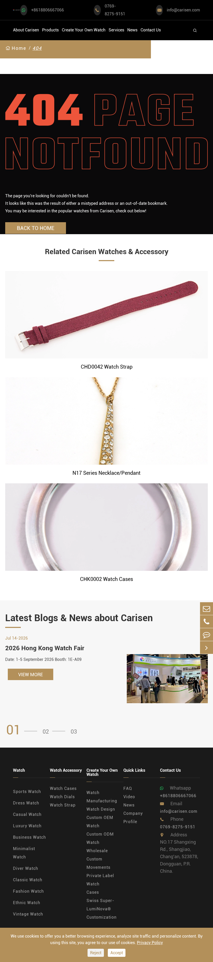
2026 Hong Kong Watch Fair (44, 648)
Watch (19, 770)
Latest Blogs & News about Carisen (79, 618)
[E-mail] (206, 608)
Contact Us (151, 30)
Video (129, 796)
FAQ (127, 788)
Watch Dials (62, 796)
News (132, 30)
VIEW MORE (30, 674)
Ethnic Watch (26, 902)
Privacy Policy (150, 942)
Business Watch (29, 837)
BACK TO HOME (35, 228)
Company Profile (133, 817)
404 (37, 48)
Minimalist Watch (24, 852)
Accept (116, 952)
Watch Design (100, 809)
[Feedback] (206, 634)
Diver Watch (25, 868)
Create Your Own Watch (83, 30)
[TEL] (206, 621)
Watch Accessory (66, 770)
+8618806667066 (47, 10)
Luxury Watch (27, 825)
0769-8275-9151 (115, 10)
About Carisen (26, 30)
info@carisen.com (183, 10)
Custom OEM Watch (99, 821)
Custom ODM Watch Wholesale (100, 842)
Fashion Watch (28, 891)
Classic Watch (27, 879)
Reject (95, 952)
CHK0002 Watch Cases (106, 579)
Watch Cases (63, 788)
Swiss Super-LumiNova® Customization (101, 909)
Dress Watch (26, 803)
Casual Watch (27, 814)
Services (116, 30)
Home (19, 48)
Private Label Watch (100, 879)
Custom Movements (98, 863)
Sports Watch (27, 791)
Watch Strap (63, 805)
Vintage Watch (28, 914)
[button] (23, 730)
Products (50, 30)
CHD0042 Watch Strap (106, 367)
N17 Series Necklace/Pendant (106, 473)
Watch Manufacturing (101, 796)
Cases (92, 892)
